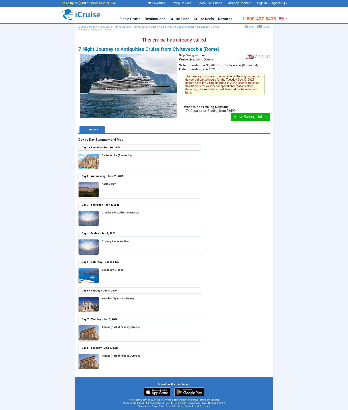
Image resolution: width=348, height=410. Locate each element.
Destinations (155, 19)
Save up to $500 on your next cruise (89, 3)
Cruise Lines (180, 19)
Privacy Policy (158, 406)
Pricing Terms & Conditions (197, 406)
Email (266, 26)
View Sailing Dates (250, 116)
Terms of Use (144, 406)
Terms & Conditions (174, 406)
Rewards (225, 19)
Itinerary (92, 129)
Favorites (159, 3)
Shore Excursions (210, 3)
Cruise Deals (204, 19)
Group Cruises (182, 3)
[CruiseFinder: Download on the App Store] (158, 391)
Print (251, 26)
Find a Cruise (130, 19)
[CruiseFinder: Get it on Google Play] (188, 391)
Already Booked (239, 3)
